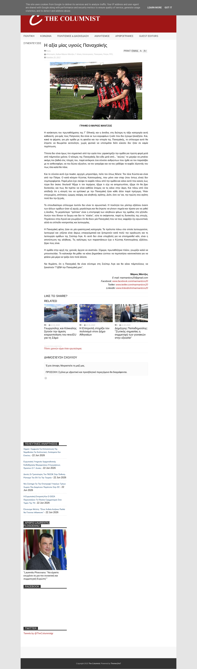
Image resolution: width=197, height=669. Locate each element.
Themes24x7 (116, 664)
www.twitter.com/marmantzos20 (132, 284)
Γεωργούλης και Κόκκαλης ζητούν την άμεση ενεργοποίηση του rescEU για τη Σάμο (60, 333)
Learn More (154, 7)
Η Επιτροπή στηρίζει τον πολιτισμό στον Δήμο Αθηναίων (94, 331)
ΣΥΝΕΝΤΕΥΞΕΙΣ (32, 43)
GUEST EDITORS (148, 36)
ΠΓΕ (111, 54)
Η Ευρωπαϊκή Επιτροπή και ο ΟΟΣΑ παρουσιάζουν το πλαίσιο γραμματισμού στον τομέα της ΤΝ (43, 499)
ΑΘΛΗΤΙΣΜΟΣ (102, 36)
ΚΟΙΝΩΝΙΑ (45, 36)
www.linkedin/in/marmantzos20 (132, 288)
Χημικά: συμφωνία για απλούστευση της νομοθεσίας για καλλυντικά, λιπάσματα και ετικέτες (42, 452)
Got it (168, 7)
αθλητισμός (50, 54)
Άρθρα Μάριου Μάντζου (65, 54)
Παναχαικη (98, 54)
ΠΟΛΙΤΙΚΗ (29, 36)
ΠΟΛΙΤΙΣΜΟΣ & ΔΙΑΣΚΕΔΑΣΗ (73, 36)
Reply (48, 51)
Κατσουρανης (87, 54)
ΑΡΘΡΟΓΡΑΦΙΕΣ (124, 36)
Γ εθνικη (78, 54)
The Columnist (94, 664)
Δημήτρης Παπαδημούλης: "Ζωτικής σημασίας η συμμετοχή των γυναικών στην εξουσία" (131, 333)
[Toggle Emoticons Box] (45, 378)
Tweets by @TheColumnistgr (38, 633)
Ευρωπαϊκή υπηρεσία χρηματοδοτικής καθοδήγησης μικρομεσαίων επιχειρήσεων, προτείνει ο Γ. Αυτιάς (42, 465)
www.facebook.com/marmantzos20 (130, 281)
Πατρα (105, 54)
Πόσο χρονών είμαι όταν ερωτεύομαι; (63, 348)
